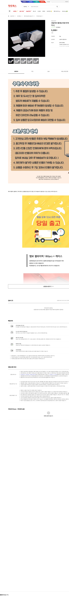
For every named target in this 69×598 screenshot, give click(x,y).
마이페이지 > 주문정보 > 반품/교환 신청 (28, 374)
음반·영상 (22, 11)
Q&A (48, 71)
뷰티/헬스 (19, 16)
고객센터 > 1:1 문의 (53, 374)
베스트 (34, 11)
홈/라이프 (12, 16)
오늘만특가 (28, 11)
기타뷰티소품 (38, 16)
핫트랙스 (25, 6)
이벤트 (43, 11)
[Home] (8, 16)
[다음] (45, 39)
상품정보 (16, 71)
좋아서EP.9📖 (57, 11)
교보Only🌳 (65, 11)
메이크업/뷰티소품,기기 (28, 16)
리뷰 (32, 71)
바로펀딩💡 (49, 11)
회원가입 (66, 1)
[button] (55, 27)
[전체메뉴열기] (9, 11)
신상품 (39, 11)
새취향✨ (15, 11)
